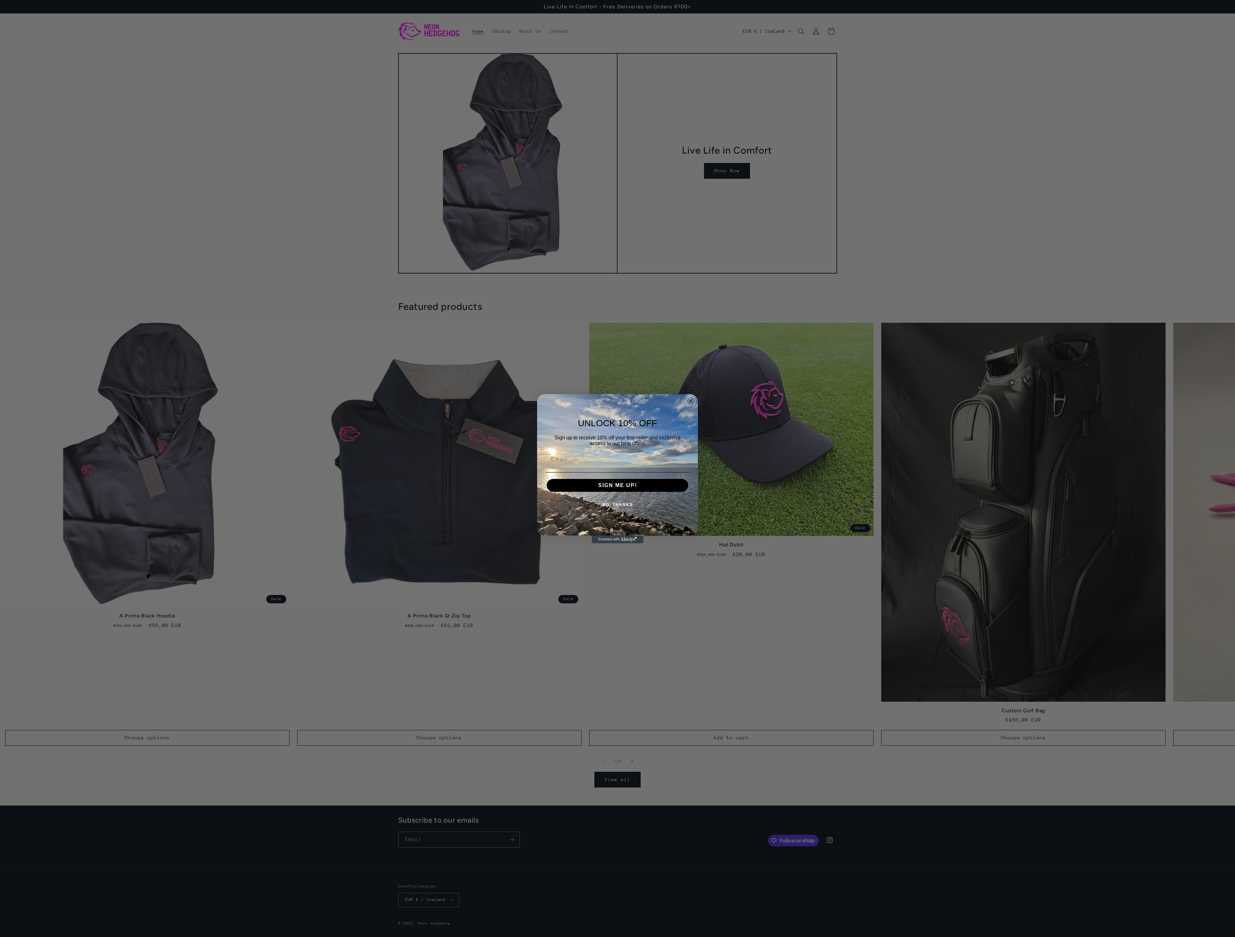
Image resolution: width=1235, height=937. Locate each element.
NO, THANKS (617, 504)
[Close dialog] (691, 401)
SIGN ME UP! (617, 485)
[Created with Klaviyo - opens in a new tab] (617, 539)
